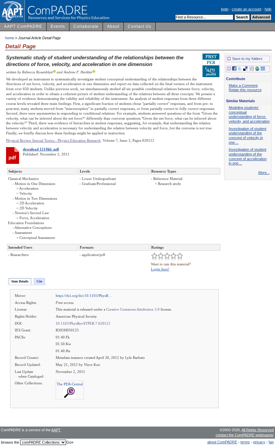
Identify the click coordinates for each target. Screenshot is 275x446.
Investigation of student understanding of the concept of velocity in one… (247, 135)
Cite (39, 281)
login (224, 9)
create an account (246, 9)
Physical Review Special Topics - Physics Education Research (53, 140)
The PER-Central (70, 384)
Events (58, 26)
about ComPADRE (222, 442)
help (268, 9)
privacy (259, 442)
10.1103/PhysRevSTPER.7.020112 (83, 323)
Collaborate (86, 26)
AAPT (56, 430)
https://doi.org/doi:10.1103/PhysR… (84, 296)
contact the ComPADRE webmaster (245, 435)
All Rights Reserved (257, 430)
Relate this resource (245, 90)
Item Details (20, 281)
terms (245, 442)
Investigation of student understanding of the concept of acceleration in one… (248, 156)
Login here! (160, 269)
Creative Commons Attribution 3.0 (133, 309)
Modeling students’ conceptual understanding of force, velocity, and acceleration (249, 114)
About (113, 26)
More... (264, 173)
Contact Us (139, 26)
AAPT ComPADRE (23, 26)
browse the (10, 442)
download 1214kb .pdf (41, 149)
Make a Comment (243, 85)
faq (271, 442)
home (9, 38)
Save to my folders (247, 59)
